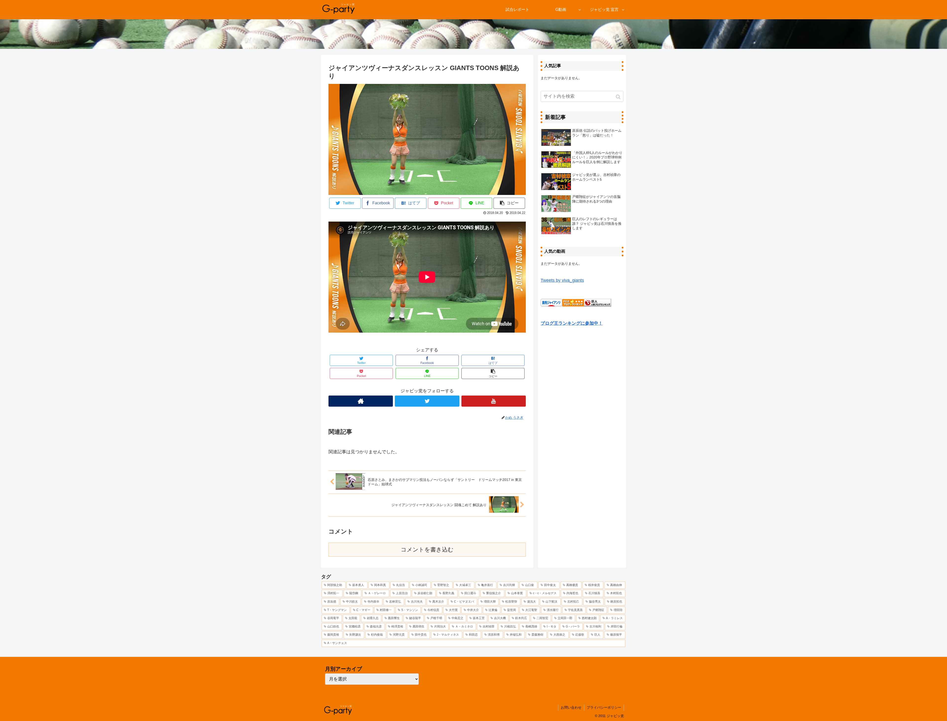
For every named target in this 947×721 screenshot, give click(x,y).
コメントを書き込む (427, 550)
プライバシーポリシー (604, 707)
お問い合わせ (571, 707)
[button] (618, 97)
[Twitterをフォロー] (427, 401)
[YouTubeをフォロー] (493, 401)
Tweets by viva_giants (562, 280)
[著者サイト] (360, 401)
